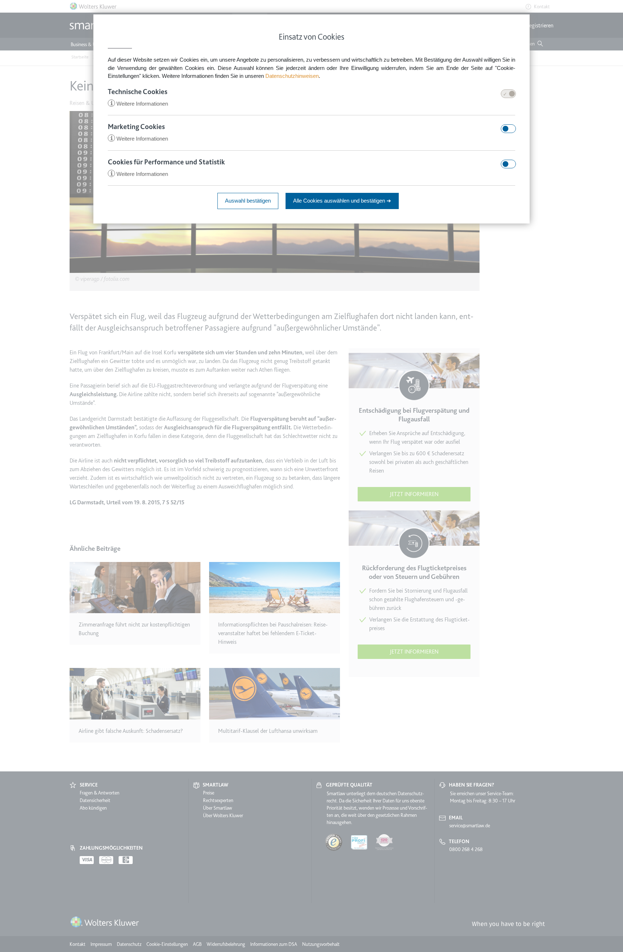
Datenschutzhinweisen (292, 76)
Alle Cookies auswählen (342, 201)
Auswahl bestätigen (248, 201)
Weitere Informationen (139, 104)
